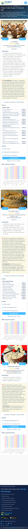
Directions (18, 46)
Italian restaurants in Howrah (8, 504)
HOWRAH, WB (9, 6)
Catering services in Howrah (8, 498)
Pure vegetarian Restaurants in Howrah (10, 508)
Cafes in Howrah (5, 496)
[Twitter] (3, 523)
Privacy (3, 525)
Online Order (7, 149)
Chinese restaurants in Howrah (8, 500)
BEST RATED (3, 6)
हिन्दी (20, 6)
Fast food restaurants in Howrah (9, 502)
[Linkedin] (11, 523)
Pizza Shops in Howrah (7, 506)
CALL (6, 39)
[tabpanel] (14, 29)
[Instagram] (6, 523)
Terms (7, 525)
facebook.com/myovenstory (11, 310)
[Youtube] (8, 523)
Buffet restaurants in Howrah (8, 494)
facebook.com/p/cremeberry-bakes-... (12, 423)
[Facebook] (1, 523)
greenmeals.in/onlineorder (10, 155)
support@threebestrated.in (10, 521)
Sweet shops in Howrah (7, 510)
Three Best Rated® (13, 527)
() (17, 43)
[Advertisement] (14, 471)
